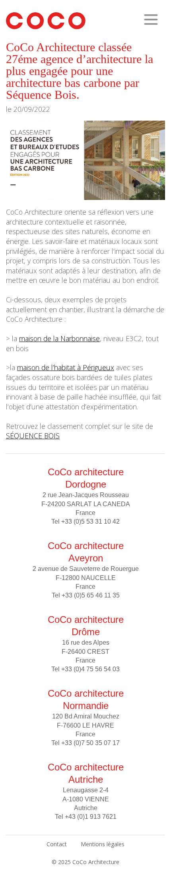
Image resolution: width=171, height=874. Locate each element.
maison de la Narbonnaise (59, 338)
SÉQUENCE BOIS (33, 435)
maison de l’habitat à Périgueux (65, 367)
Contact (57, 844)
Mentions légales (102, 844)
